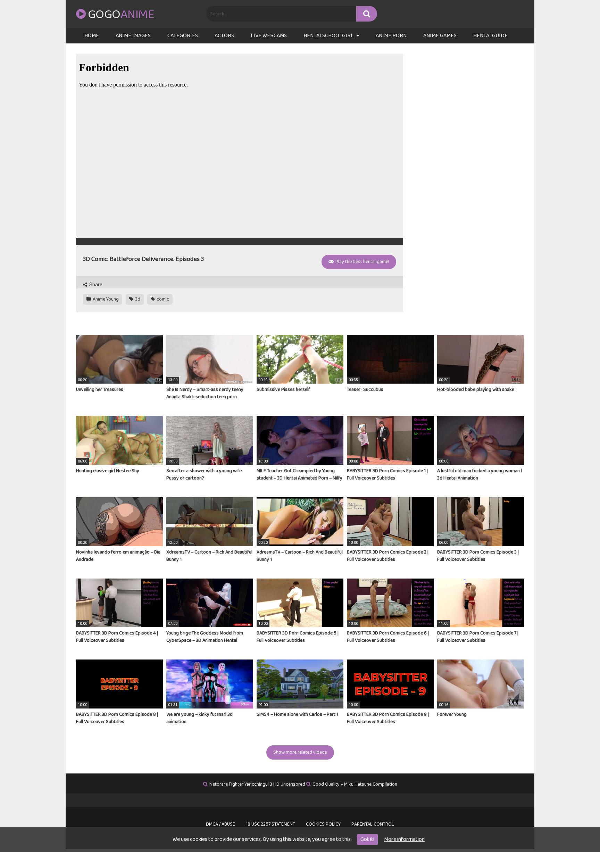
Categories (182, 35)
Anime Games (440, 35)
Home (91, 35)
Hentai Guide (490, 35)
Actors (224, 35)
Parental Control (372, 824)
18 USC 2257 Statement (270, 824)
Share (95, 284)
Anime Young (105, 299)
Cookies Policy (323, 824)
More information (404, 839)
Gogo (121, 14)
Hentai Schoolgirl (328, 35)
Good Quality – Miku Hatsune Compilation (354, 784)
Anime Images (133, 35)
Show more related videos (300, 752)
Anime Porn (391, 35)
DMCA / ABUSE (220, 824)
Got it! (367, 839)
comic (162, 299)
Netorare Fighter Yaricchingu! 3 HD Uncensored (257, 784)
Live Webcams (269, 35)
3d (137, 299)
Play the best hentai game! (361, 261)
